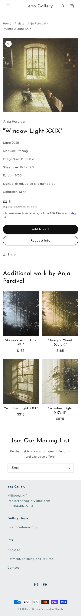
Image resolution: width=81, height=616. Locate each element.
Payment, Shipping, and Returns (30, 559)
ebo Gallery (33, 609)
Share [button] (12, 254)
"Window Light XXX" (21, 408)
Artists (19, 23)
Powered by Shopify (52, 609)
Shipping (7, 207)
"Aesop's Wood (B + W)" (21, 342)
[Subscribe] (69, 467)
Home (7, 23)
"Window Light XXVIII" (60, 410)
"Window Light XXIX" (18, 28)
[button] (8, 6)
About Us (14, 550)
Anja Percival (36, 23)
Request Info (40, 240)
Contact (13, 567)
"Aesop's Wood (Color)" (60, 342)
